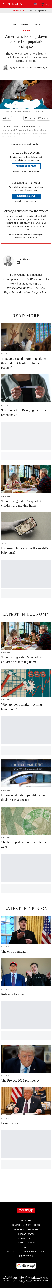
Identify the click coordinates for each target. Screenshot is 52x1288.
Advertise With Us (26, 1243)
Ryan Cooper (18, 67)
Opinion (26, 30)
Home (13, 24)
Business (24, 24)
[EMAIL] (19, 262)
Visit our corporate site (39, 1278)
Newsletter (45, 118)
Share (8, 118)
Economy (36, 24)
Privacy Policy (26, 1234)
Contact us (32, 237)
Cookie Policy (26, 1238)
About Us (26, 1220)
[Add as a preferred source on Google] (26, 1266)
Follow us (31, 118)
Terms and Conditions (26, 1229)
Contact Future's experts (26, 1225)
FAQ (26, 1247)
